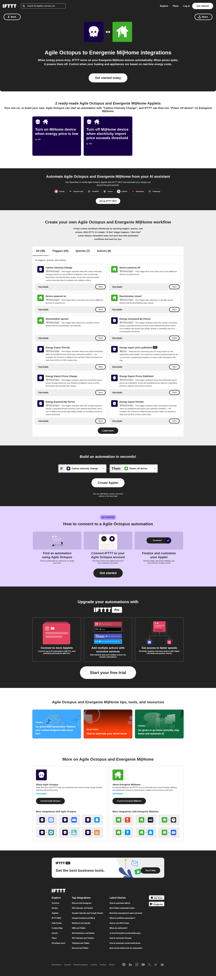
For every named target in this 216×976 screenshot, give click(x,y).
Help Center (57, 923)
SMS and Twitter (79, 928)
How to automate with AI (120, 903)
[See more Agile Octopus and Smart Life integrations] (46, 819)
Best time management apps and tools (126, 913)
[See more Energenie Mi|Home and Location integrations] (123, 832)
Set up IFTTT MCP (108, 201)
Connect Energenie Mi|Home (129, 801)
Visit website (41, 793)
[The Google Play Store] (156, 904)
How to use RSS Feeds (119, 923)
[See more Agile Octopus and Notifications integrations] (92, 819)
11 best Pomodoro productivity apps (125, 933)
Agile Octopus (63, 53)
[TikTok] (156, 965)
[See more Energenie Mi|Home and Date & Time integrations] (169, 819)
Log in (186, 6)
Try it (100, 287)
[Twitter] (149, 965)
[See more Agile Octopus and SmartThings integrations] (46, 832)
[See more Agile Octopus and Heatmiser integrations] (92, 832)
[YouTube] (143, 965)
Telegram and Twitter (81, 943)
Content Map (57, 928)
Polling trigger (53, 271)
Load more (108, 430)
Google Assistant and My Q (83, 918)
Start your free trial (108, 672)
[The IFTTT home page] (9, 6)
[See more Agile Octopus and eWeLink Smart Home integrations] (69, 832)
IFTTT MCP (56, 918)
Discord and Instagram (81, 903)
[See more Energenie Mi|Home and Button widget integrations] (123, 819)
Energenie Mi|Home (114, 53)
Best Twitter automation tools (122, 908)
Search (55, 933)
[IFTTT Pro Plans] (155, 347)
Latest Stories (118, 897)
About (111, 965)
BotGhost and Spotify (81, 923)
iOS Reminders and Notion (83, 933)
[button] (108, 573)
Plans (176, 6)
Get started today (108, 78)
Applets (55, 913)
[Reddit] (162, 965)
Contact (93, 965)
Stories (55, 908)
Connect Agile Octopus (50, 801)
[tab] (40, 251)
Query (124, 351)
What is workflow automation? (122, 918)
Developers (57, 965)
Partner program (81, 965)
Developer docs (58, 943)
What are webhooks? (119, 928)
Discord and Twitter (80, 948)
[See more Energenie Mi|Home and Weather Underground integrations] (146, 819)
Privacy (103, 965)
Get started (203, 6)
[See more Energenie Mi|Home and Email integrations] (169, 832)
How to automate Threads (121, 938)
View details (43, 287)
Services (55, 903)
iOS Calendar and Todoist (83, 938)
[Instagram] (137, 965)
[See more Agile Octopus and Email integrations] (69, 819)
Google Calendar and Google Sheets (87, 913)
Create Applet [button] (108, 482)
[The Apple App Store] (156, 898)
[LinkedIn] (130, 965)
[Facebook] (124, 965)
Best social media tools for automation (126, 948)
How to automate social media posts (125, 943)
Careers (67, 965)
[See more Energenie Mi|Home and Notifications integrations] (146, 832)
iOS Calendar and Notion (82, 908)
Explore (164, 6)
